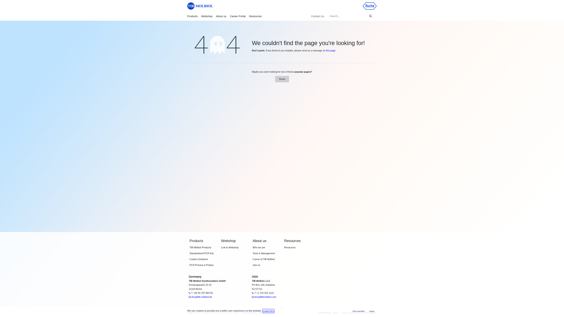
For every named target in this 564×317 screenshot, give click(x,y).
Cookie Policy (268, 311)
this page (330, 50)
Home (282, 79)
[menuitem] (192, 16)
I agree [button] (372, 311)
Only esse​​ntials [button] (358, 311)
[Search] (370, 16)
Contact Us (317, 16)
